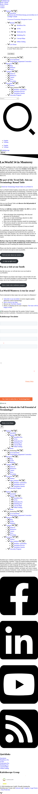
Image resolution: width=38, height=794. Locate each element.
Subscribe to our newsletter (11, 299)
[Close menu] (2, 426)
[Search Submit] (18, 98)
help (10, 307)
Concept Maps (4, 766)
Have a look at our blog (10, 302)
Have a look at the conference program (13, 285)
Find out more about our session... (12, 255)
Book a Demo (4, 4)
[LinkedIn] (19, 661)
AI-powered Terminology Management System (19, 19)
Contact (2, 7)
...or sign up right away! (9, 261)
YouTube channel (16, 304)
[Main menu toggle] (3, 152)
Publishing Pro (4, 765)
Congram (26, 788)
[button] (19, 2)
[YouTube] (19, 706)
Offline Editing (4, 768)
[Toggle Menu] (15, 11)
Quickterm (3, 758)
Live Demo (11, 54)
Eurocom (18, 788)
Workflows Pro (4, 760)
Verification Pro (4, 763)
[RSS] (19, 750)
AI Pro (2, 761)
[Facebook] (19, 617)
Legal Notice (34, 788)
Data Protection (5, 790)
